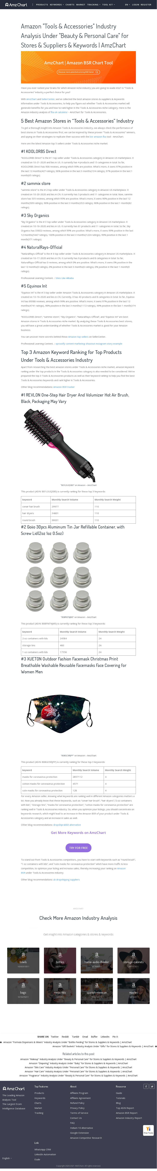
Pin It (115, 1036)
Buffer (94, 1036)
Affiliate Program (79, 1092)
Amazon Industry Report (129, 1117)
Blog (118, 1102)
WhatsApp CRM (42, 1149)
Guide (119, 1092)
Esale (37, 1159)
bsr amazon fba (98, 136)
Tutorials (120, 1098)
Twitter (55, 1036)
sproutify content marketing (70, 343)
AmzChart (31, 99)
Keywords (39, 1098)
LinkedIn (105, 1036)
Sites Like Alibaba (65, 278)
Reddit (65, 1036)
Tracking (38, 1112)
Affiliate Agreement (80, 1098)
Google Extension (79, 1132)
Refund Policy (77, 1102)
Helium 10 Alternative (81, 1127)
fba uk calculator (59, 112)
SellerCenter (48, 99)
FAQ (72, 1122)
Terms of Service (79, 1112)
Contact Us (76, 1117)
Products (42, 4)
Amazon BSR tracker (64, 386)
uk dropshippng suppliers (66, 879)
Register (146, 4)
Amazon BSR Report (126, 1112)
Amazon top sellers (78, 336)
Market (80, 4)
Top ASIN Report (125, 1107)
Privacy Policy (77, 1107)
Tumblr (75, 1036)
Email (85, 1036)
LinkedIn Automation (45, 1154)
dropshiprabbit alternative (67, 824)
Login (135, 4)
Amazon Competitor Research (86, 1137)
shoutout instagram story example (104, 343)
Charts (70, 4)
